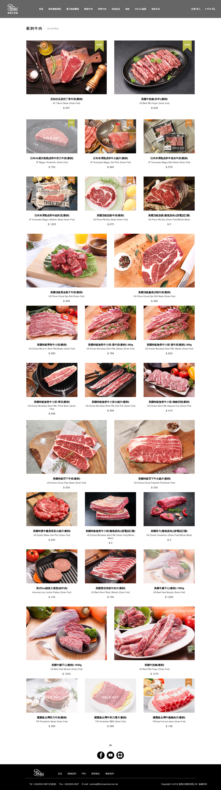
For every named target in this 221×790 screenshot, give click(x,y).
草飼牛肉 (102, 8)
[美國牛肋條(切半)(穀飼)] (154, 67)
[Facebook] (101, 755)
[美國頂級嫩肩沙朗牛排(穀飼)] (154, 260)
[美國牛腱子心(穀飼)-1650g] (66, 633)
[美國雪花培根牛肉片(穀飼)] (110, 566)
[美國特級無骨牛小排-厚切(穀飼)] (51, 380)
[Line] (120, 755)
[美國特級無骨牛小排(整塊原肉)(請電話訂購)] (110, 509)
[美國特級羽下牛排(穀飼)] (66, 447)
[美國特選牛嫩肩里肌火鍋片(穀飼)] (51, 509)
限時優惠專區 (55, 8)
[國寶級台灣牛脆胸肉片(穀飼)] (169, 695)
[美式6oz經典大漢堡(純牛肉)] (51, 566)
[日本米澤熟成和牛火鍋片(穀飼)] (110, 136)
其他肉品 (116, 8)
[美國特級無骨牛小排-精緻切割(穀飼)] (169, 380)
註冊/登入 (196, 9)
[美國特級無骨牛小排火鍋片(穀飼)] (110, 380)
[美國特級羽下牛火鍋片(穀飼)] (154, 447)
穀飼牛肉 (88, 8)
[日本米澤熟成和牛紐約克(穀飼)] (51, 194)
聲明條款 (95, 773)
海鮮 (127, 8)
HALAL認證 (140, 8)
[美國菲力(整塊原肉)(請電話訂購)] (169, 509)
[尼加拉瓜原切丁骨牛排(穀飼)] (66, 67)
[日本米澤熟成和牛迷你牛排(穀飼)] (169, 136)
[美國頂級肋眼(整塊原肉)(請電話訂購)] (169, 194)
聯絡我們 (109, 773)
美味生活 (156, 8)
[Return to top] (110, 744)
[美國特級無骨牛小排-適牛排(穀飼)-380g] (110, 323)
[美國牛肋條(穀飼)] (154, 633)
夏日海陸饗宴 (72, 8)
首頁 (41, 8)
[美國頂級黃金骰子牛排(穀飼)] (66, 260)
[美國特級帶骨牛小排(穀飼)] (51, 323)
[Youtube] (110, 755)
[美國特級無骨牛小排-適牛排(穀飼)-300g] (169, 323)
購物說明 (72, 773)
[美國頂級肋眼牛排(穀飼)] (110, 194)
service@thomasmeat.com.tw (104, 783)
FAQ (84, 773)
